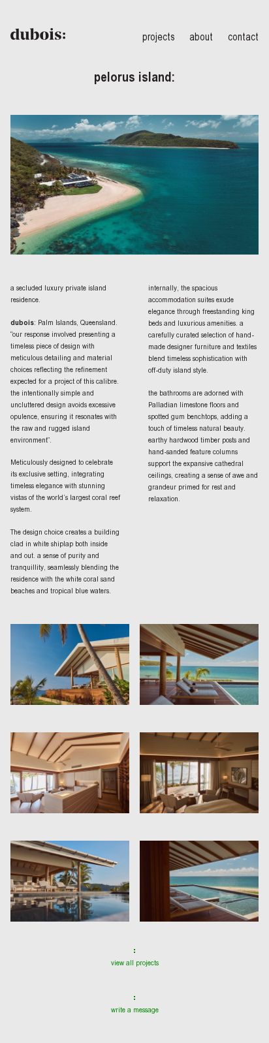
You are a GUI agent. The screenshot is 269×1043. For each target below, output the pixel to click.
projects (158, 36)
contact (243, 36)
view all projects (135, 962)
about (201, 36)
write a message (135, 1009)
